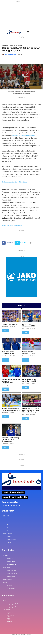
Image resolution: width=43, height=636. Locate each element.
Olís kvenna (19, 45)
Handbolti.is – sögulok (10, 324)
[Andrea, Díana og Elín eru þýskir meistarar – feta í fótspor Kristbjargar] (31, 400)
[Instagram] (6, 506)
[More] (31, 243)
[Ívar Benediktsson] (3, 55)
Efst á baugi (5, 45)
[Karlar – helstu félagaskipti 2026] (31, 344)
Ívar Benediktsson (10, 54)
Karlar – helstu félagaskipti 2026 (28, 352)
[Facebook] (3, 506)
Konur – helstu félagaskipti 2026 (28, 325)
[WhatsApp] (14, 506)
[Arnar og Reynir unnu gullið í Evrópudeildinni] (31, 371)
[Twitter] (11, 506)
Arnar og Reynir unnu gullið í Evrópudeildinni (30, 380)
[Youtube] (16, 506)
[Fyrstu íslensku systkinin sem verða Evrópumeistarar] (11, 371)
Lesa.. (5, 331)
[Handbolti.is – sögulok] (11, 316)
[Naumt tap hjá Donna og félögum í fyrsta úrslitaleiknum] (11, 430)
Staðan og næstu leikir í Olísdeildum (14, 182)
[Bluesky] (19, 506)
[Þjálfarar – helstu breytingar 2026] (11, 344)
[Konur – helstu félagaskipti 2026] (31, 316)
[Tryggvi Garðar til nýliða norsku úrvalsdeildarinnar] (11, 400)
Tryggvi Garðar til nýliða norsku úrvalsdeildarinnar (11, 409)
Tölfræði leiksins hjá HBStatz (12, 226)
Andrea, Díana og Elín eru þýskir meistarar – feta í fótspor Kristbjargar (31, 410)
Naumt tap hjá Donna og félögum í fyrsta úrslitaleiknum (10, 439)
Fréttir (12, 45)
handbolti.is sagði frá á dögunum (23, 135)
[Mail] (8, 506)
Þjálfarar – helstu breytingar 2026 (8, 352)
